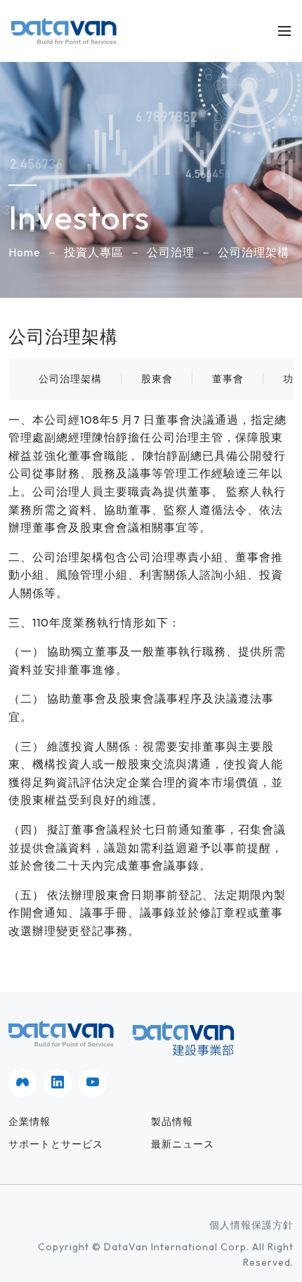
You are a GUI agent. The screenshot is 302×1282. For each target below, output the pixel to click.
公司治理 (171, 252)
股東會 (157, 378)
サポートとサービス (55, 1144)
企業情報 (29, 1121)
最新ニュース (182, 1144)
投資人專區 (94, 252)
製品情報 (172, 1121)
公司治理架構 (253, 252)
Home (24, 252)
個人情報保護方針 (251, 1225)
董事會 (228, 378)
